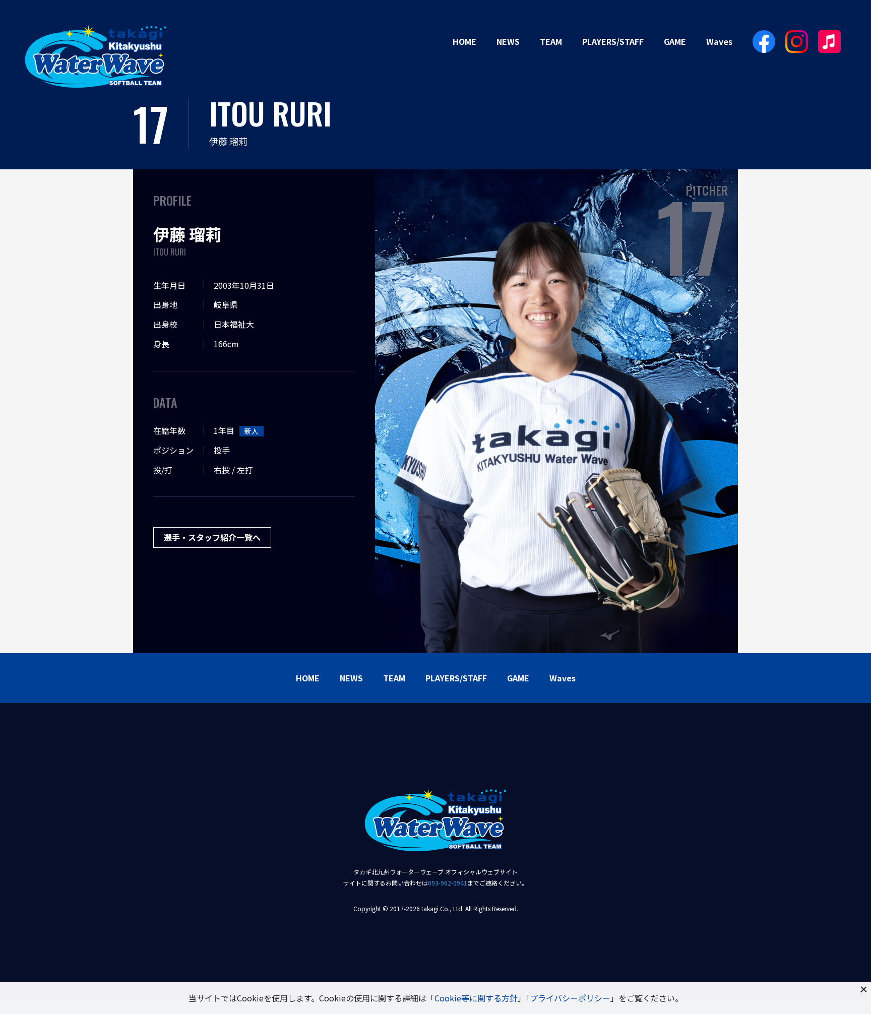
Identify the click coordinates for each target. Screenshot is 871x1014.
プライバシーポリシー (570, 998)
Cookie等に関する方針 (476, 998)
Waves (719, 41)
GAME (675, 41)
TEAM (551, 41)
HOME (464, 41)
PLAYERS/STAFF (613, 41)
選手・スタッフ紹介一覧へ (212, 537)
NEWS (508, 41)
